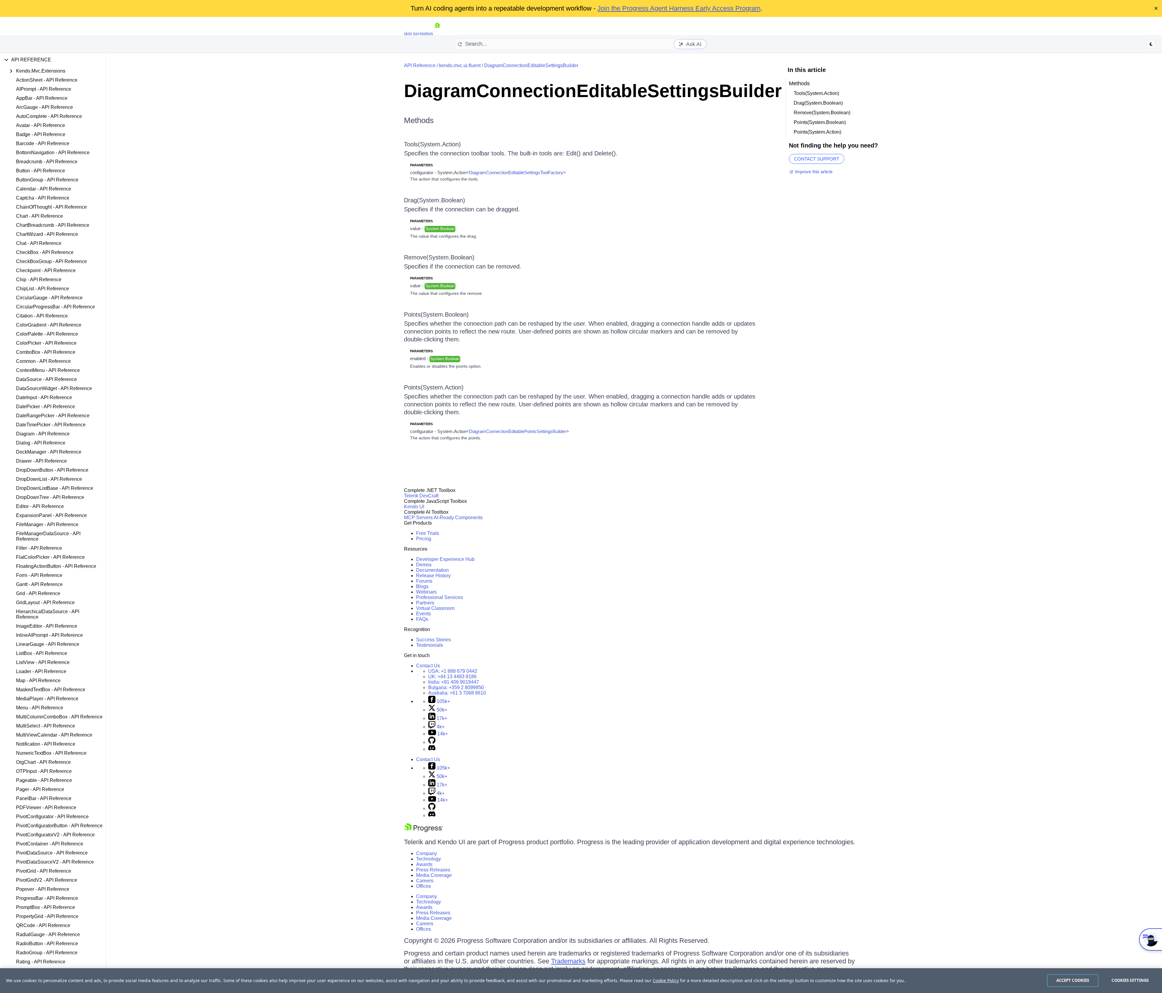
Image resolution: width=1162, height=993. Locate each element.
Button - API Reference (40, 170)
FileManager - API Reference (47, 524)
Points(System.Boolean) (436, 314)
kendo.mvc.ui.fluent (460, 65)
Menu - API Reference (39, 707)
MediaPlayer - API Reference (47, 698)
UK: (452, 676)
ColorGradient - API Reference (48, 324)
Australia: (457, 692)
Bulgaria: (456, 687)
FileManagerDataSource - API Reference (48, 536)
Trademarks (568, 961)
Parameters (421, 165)
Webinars (426, 591)
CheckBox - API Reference (45, 252)
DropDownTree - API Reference (50, 497)
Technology (428, 858)
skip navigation (418, 33)
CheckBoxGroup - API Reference (51, 261)
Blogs (422, 586)
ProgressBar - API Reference (47, 898)
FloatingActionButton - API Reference (56, 566)
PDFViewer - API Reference (46, 807)
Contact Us (428, 665)
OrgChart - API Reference (43, 762)
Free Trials (427, 533)
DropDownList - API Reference (49, 479)
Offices (423, 886)
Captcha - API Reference (42, 197)
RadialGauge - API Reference (48, 934)
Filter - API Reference (39, 548)
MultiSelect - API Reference (45, 725)
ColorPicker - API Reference (46, 343)
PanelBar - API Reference (43, 798)
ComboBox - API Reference (45, 352)
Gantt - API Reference (39, 584)
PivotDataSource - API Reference (52, 852)
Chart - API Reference (39, 216)
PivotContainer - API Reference (49, 843)
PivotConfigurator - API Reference (52, 816)
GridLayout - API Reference (45, 602)
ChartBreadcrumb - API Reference (52, 225)
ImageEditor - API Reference (46, 626)
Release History (433, 575)
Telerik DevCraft (421, 495)
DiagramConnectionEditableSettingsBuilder (531, 65)
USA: (452, 671)
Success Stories (433, 639)
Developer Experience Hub (445, 559)
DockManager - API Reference (48, 451)
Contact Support (816, 158)
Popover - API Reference (42, 889)
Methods (419, 120)
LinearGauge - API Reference (47, 644)
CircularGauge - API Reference (49, 297)
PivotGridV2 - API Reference (46, 880)
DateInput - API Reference (44, 397)
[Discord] (431, 749)
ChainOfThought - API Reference (51, 207)
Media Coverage (434, 875)
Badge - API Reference (40, 134)
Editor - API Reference (40, 506)
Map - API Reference (38, 680)
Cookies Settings (1130, 980)
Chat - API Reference (38, 243)
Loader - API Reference (41, 671)
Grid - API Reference (38, 593)
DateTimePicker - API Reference (51, 424)
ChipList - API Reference (42, 288)
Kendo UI (414, 506)
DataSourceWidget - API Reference (54, 388)
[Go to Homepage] (437, 33)
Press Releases (433, 869)
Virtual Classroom (435, 608)
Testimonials (429, 645)
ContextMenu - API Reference (48, 370)
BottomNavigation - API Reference (53, 152)
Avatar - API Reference (40, 125)
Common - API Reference (43, 361)
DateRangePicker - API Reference (53, 415)
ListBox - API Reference (41, 653)
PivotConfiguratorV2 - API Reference (55, 834)
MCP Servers (418, 517)
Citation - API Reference (42, 315)
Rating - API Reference (40, 961)
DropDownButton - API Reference (52, 470)
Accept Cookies (1072, 980)
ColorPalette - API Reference (47, 334)
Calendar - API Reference (43, 188)
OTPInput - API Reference (44, 771)
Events (423, 613)
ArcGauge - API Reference (44, 107)
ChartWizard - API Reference (47, 234)
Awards (424, 864)
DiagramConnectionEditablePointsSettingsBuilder (517, 431)
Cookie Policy (666, 980)
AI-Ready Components (458, 517)
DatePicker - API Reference (45, 406)
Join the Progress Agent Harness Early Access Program (678, 8)
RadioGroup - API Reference (46, 952)
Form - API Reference (39, 575)
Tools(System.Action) (432, 144)
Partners (425, 602)
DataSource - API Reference (46, 379)
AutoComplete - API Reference (49, 116)
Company (426, 853)
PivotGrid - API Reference (43, 871)
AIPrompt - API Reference (43, 89)
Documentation (432, 570)
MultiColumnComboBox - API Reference (59, 716)
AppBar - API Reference (41, 98)
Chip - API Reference (38, 279)
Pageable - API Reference (44, 780)
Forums (424, 581)
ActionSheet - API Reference (46, 80)
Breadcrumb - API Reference (46, 161)
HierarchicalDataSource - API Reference (47, 614)
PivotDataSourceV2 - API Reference (55, 861)
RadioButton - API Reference (47, 943)
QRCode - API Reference (43, 925)
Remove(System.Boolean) (439, 257)
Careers (424, 880)
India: (453, 682)
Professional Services (439, 597)
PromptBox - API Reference (45, 907)
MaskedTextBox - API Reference (50, 689)
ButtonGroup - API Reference (47, 179)
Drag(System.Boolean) (434, 200)
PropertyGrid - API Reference (47, 916)
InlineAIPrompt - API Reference (49, 635)
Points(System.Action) (434, 387)
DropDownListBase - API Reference (54, 488)
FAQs (422, 619)
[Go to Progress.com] (423, 830)
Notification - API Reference (45, 744)
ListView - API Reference (43, 662)
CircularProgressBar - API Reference (55, 306)
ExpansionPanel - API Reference (51, 515)
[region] (581, 980)
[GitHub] (431, 742)
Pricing (423, 538)
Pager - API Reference (40, 789)
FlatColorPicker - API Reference (50, 557)
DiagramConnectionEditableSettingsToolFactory (516, 172)
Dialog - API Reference (40, 442)
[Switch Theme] (1151, 44)
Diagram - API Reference (43, 433)
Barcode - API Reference (42, 143)
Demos (424, 564)
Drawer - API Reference (41, 461)
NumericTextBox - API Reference (51, 753)
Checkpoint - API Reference (46, 270)
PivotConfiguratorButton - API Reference (59, 825)
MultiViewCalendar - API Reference (54, 734)
